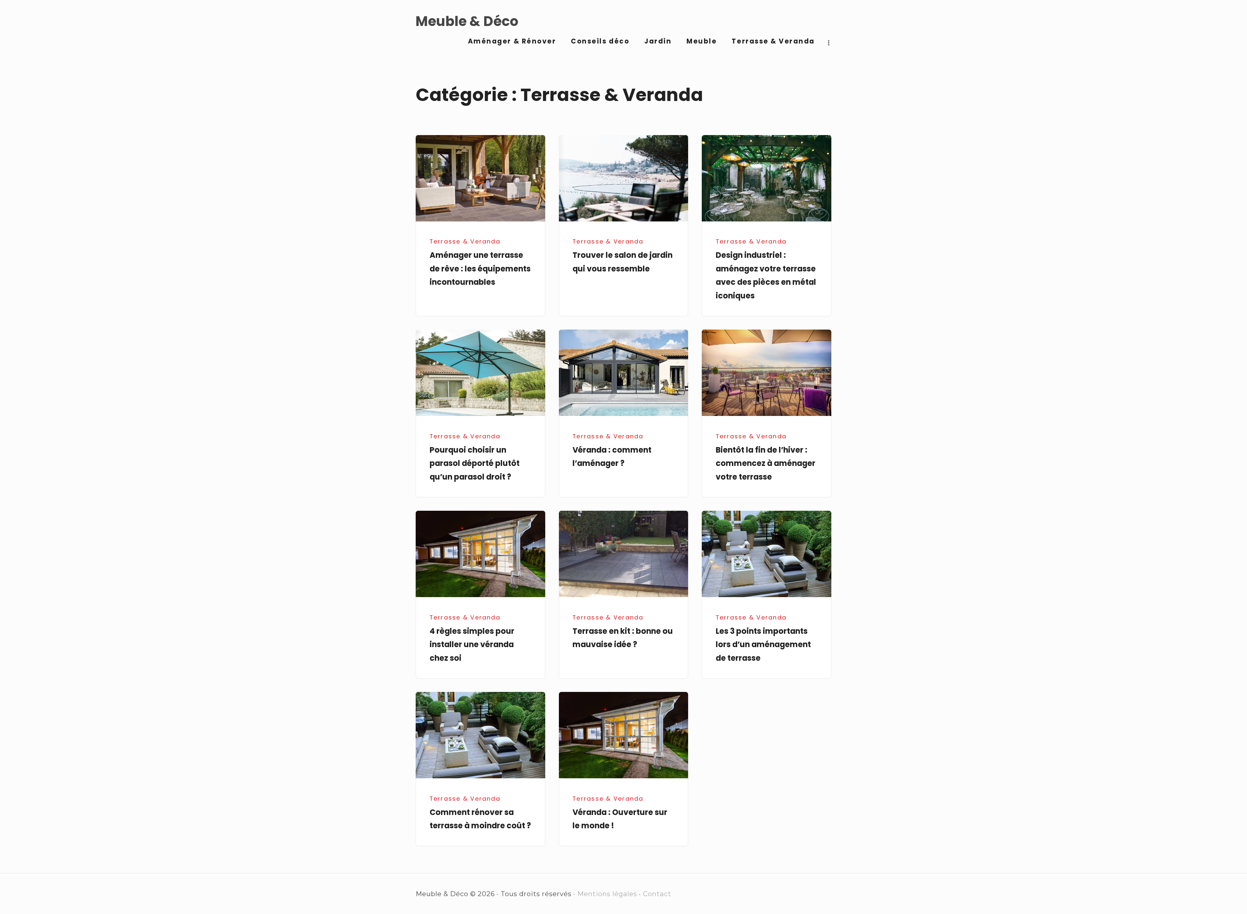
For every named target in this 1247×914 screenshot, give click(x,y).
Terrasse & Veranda (773, 41)
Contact (657, 894)
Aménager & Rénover (512, 41)
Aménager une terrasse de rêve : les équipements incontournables (480, 268)
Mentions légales (607, 894)
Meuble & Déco (466, 21)
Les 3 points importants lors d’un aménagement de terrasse (763, 644)
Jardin (658, 41)
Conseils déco (600, 41)
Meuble (701, 41)
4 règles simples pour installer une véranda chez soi (472, 644)
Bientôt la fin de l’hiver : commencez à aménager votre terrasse (765, 463)
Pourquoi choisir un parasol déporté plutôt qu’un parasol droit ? (475, 463)
